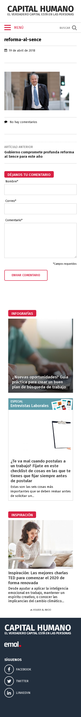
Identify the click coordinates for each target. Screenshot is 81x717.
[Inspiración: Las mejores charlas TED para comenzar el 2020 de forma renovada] (40, 568)
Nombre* (11, 181)
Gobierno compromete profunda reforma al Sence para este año (39, 154)
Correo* (10, 201)
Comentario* (13, 220)
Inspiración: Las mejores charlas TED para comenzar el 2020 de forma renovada (38, 577)
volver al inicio (41, 609)
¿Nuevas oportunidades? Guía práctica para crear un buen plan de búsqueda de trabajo (40, 382)
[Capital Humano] (40, 15)
